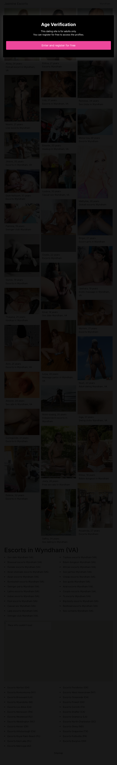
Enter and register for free (58, 45)
